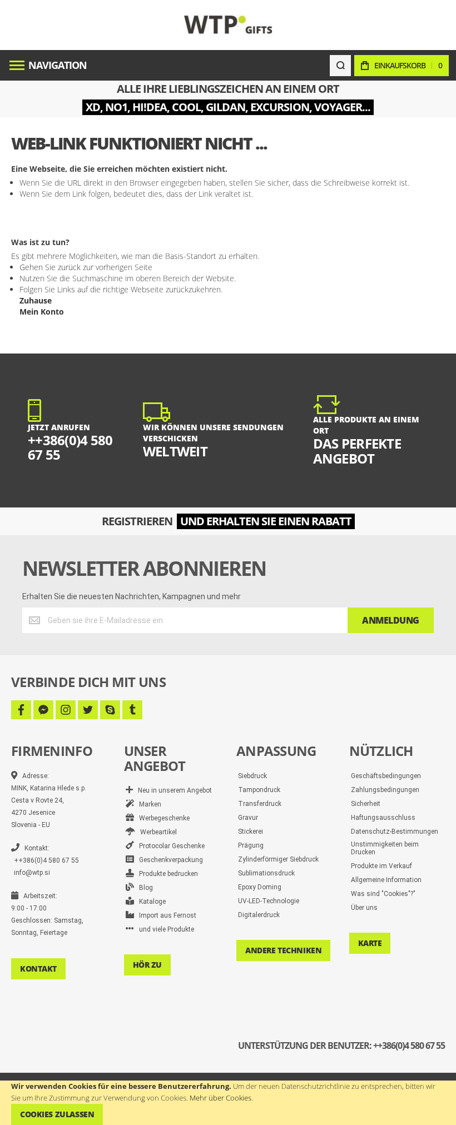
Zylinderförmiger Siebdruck (278, 859)
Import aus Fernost (165, 915)
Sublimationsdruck (266, 873)
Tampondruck (259, 790)
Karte (370, 943)
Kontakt (38, 968)
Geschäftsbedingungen (386, 776)
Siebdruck (252, 776)
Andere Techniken (283, 950)
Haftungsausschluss (383, 818)
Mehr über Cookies (220, 1098)
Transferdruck (259, 804)
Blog (143, 888)
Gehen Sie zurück (50, 267)
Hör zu (147, 964)
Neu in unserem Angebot (172, 790)
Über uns (364, 908)
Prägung (251, 845)
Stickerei (250, 831)
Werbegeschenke (162, 818)
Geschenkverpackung (168, 860)
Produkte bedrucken (166, 874)
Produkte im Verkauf (381, 866)
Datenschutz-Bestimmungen (394, 831)
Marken (147, 804)
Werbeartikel (156, 832)
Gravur (248, 818)
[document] (228, 1103)
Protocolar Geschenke (169, 846)
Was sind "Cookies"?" (383, 894)
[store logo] (228, 24)
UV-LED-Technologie (268, 901)
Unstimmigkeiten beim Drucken (385, 848)
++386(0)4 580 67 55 (46, 860)
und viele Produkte (164, 929)
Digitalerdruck (259, 915)
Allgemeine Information (386, 880)
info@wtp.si (32, 873)
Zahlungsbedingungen (385, 790)
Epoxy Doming (259, 887)
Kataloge (150, 901)
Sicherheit (365, 804)
